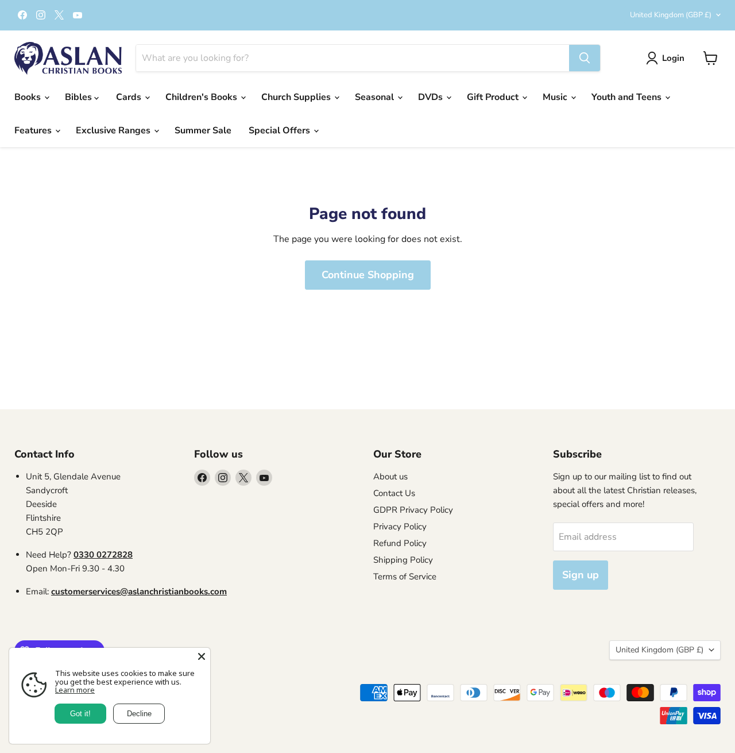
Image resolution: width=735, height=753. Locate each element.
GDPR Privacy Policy (413, 510)
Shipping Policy (403, 560)
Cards (130, 97)
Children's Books (202, 97)
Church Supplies (297, 97)
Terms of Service (404, 576)
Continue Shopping (368, 275)
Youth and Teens (627, 97)
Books (28, 97)
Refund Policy (400, 543)
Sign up (580, 575)
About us (390, 476)
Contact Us (394, 493)
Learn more (75, 690)
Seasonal (375, 97)
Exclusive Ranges (114, 130)
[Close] (201, 656)
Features (34, 130)
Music (556, 97)
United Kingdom (670, 15)
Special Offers (280, 130)
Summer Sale (203, 130)
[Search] (584, 58)
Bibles (79, 97)
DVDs (431, 97)
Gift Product (494, 97)
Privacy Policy (400, 526)
